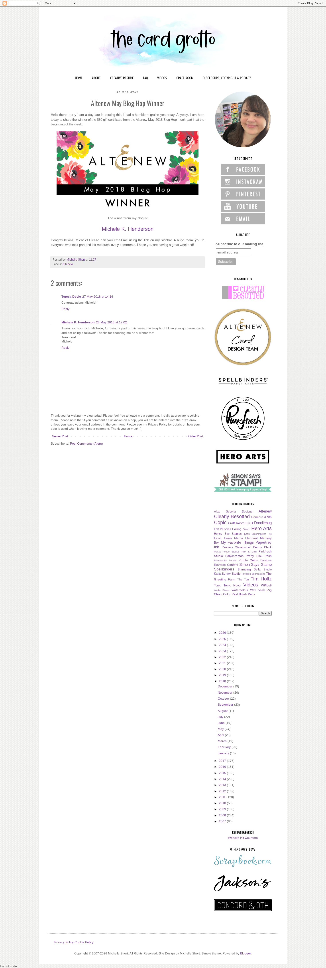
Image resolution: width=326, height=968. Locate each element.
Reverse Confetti (226, 564)
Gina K (246, 529)
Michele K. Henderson (127, 229)
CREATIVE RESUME (122, 78)
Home (128, 436)
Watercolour (240, 590)
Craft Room (236, 523)
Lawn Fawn (223, 538)
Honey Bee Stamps (228, 533)
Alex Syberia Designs (233, 511)
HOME (78, 78)
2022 (223, 657)
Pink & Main (249, 551)
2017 (223, 760)
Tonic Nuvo (232, 585)
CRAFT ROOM (184, 78)
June (222, 723)
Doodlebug (263, 523)
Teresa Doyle (71, 296)
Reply (65, 309)
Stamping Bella (249, 569)
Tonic (217, 585)
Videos (250, 585)
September (226, 704)
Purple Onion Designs (255, 560)
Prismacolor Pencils (225, 560)
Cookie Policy (84, 942)
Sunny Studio (231, 573)
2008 (223, 815)
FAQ (145, 78)
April (221, 735)
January (224, 753)
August (223, 711)
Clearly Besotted (232, 516)
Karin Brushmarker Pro (258, 533)
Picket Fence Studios (227, 551)
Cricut (249, 523)
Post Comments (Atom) (86, 443)
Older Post (195, 436)
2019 (223, 675)
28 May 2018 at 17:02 (111, 322)
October (224, 698)
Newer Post (60, 436)
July (221, 717)
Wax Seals (257, 590)
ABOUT (96, 78)
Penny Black (262, 547)
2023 (223, 651)
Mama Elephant (246, 538)
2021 (223, 663)
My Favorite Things (237, 542)
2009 (223, 809)
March (223, 741)
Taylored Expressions (253, 573)
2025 (223, 639)
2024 (223, 645)
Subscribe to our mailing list (239, 244)
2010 (223, 803)
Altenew (68, 264)
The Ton (243, 579)
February (225, 747)
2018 (223, 681)
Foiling (237, 529)
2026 (223, 632)
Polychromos (234, 556)
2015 (223, 773)
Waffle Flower (222, 590)
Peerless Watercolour (236, 547)
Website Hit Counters (243, 837)
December (225, 686)
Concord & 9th (261, 517)
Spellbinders (224, 569)
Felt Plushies (222, 529)
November (225, 692)
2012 (223, 791)
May (221, 729)
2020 (223, 669)
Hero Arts (261, 528)
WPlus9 (266, 585)
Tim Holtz (261, 579)
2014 (223, 779)
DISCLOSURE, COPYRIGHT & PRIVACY (227, 78)
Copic (220, 522)
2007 (223, 821)
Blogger (245, 953)
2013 (223, 785)
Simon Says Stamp (255, 564)
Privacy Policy (64, 942)
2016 (223, 766)
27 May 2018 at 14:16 (97, 296)
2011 (222, 797)
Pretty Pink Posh (259, 556)
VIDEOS (162, 78)
